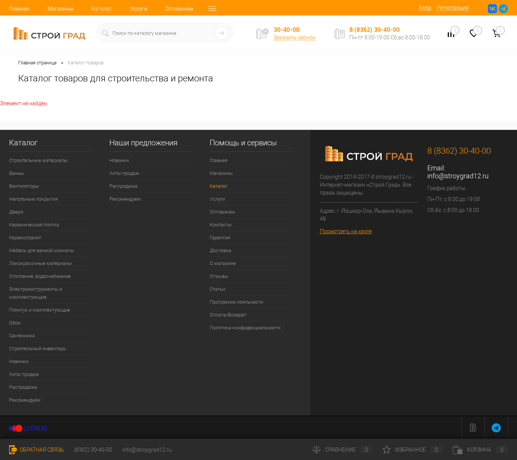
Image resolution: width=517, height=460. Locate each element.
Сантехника (22, 335)
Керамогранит (25, 237)
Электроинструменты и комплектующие (35, 293)
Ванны (16, 173)
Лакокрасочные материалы (40, 263)
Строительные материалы (38, 160)
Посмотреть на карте (346, 231)
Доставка (220, 250)
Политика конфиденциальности (245, 328)
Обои (14, 323)
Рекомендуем (24, 400)
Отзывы (219, 276)
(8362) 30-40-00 (93, 450)
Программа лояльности (236, 302)
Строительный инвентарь (37, 348)
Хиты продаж (24, 374)
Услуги (138, 9)
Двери (16, 212)
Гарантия (220, 237)
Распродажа (23, 387)
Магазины (60, 9)
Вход (425, 8)
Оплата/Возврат (228, 315)
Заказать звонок (294, 37)
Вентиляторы (24, 186)
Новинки (18, 361)
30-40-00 (286, 30)
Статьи (217, 289)
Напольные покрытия (33, 199)
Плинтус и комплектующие (39, 310)
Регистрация (453, 8)
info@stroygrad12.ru (458, 176)
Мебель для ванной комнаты (41, 250)
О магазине (223, 263)
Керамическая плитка (34, 225)
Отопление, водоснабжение (40, 276)
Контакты (221, 225)
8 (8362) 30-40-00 (374, 29)
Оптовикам (179, 9)
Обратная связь (41, 450)
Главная (19, 9)
